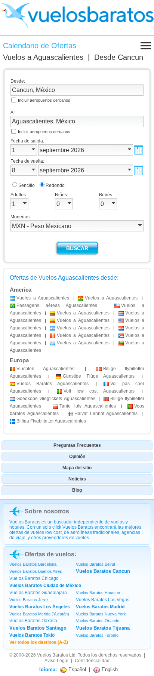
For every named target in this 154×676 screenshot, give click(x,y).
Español (76, 669)
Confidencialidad (92, 660)
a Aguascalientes (42, 298)
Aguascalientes (45, 368)
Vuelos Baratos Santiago (38, 628)
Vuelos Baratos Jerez (29, 599)
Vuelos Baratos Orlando (97, 620)
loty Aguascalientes (87, 406)
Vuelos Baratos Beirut (95, 564)
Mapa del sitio (77, 467)
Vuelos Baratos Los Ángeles (39, 606)
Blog (77, 490)
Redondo (55, 185)
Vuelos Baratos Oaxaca (33, 620)
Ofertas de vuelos (49, 554)
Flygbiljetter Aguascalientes (51, 421)
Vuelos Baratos (52, 655)
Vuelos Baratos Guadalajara (38, 592)
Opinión (77, 456)
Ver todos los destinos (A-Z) (38, 642)
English (109, 669)
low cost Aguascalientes (99, 391)
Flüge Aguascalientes (99, 376)
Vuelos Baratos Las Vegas (102, 599)
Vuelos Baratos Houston (98, 592)
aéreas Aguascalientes (56, 305)
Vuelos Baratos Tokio (32, 635)
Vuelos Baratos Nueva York (101, 614)
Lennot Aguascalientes (106, 413)
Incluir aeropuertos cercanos (44, 100)
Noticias (77, 479)
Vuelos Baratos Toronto (97, 635)
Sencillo (26, 185)
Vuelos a (43, 57)
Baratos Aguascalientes (52, 383)
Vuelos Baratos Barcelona (32, 564)
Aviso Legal (56, 660)
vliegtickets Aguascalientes (55, 398)
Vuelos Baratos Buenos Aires (35, 571)
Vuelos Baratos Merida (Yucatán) (39, 614)
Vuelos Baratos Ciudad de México (45, 585)
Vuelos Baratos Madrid (100, 606)
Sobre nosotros (47, 511)
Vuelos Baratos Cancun (103, 571)
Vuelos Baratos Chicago (34, 578)
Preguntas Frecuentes (77, 445)
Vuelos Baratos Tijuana (103, 628)
